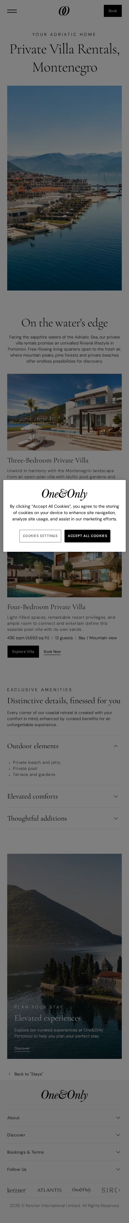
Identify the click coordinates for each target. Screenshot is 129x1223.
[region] (64, 516)
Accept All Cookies (87, 536)
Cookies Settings (40, 536)
